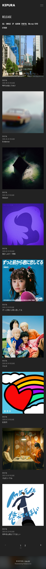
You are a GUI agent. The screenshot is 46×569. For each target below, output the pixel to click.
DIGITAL (24, 23)
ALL (3, 23)
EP (13, 23)
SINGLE (8, 23)
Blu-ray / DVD (33, 23)
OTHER (4, 27)
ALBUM (17, 23)
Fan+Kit (27, 561)
